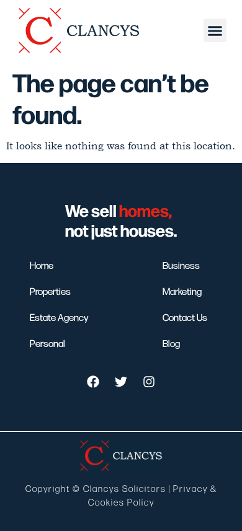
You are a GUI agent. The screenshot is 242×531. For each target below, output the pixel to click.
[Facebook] (93, 381)
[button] (215, 30)
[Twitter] (121, 381)
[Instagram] (149, 381)
